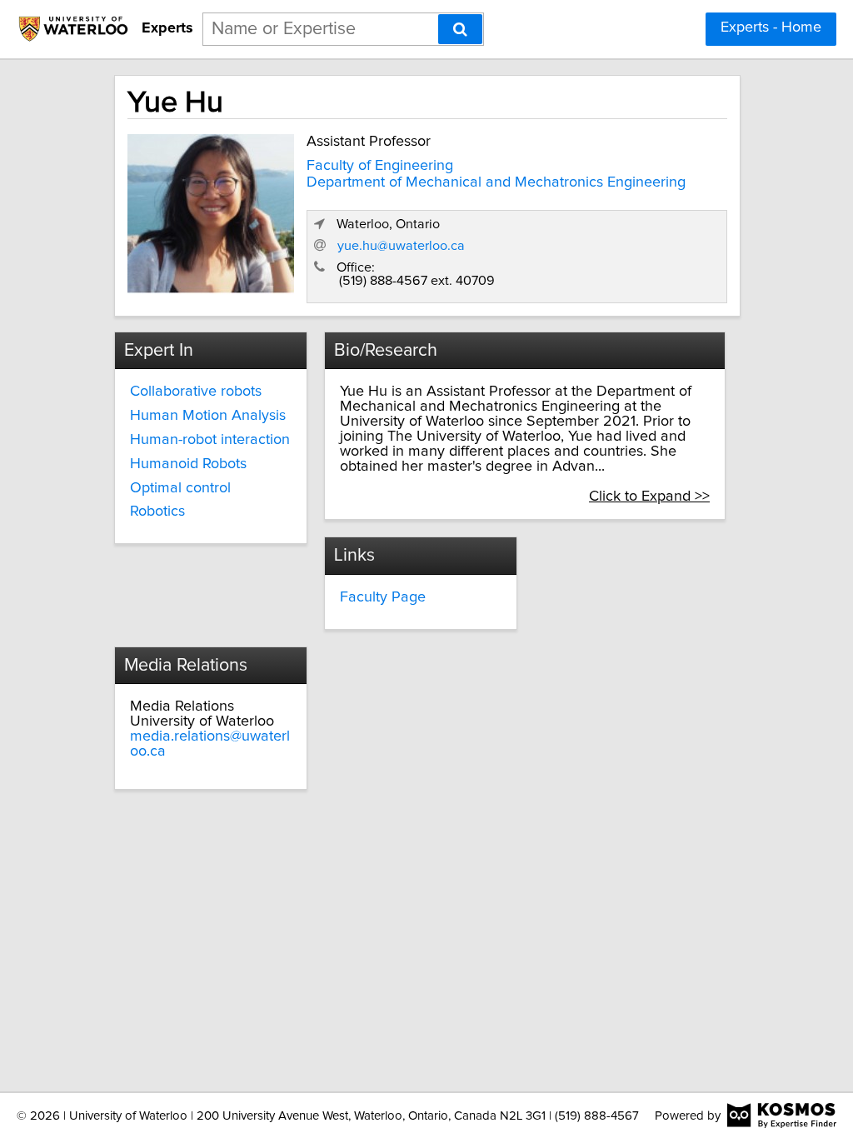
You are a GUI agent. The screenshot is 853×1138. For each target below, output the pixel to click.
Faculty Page (383, 597)
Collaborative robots (196, 391)
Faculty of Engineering (380, 165)
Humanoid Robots (188, 464)
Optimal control (180, 488)
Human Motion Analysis (208, 415)
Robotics (157, 511)
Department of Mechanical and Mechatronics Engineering (496, 182)
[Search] (460, 29)
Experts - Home (771, 27)
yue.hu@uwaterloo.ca (401, 245)
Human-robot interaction (210, 439)
